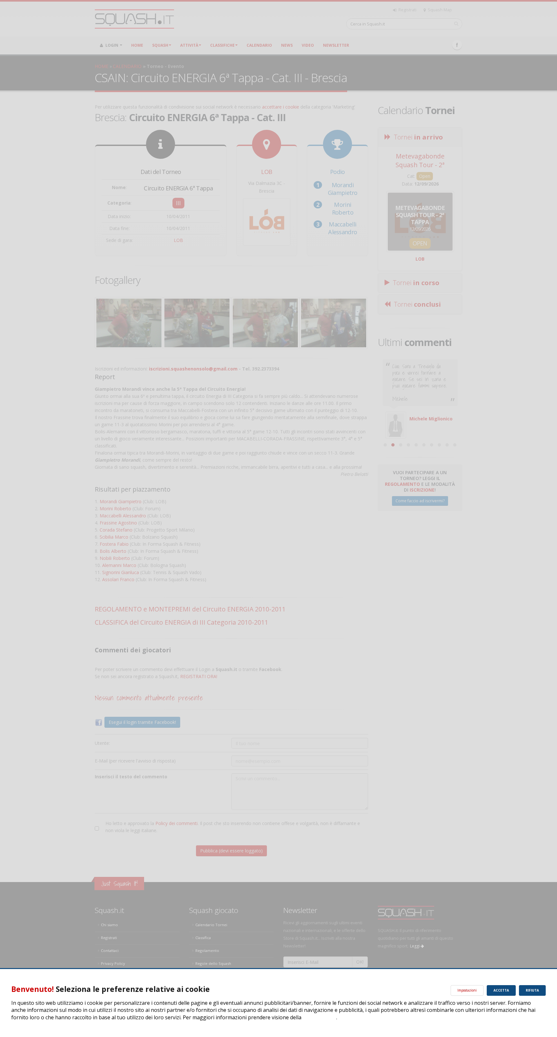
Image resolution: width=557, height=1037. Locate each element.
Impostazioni (467, 990)
